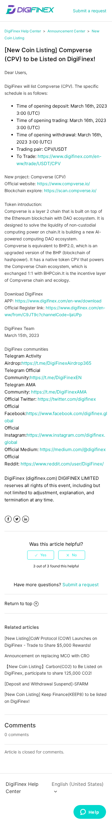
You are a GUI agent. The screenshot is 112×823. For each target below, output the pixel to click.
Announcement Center (66, 31)
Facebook (8, 519)
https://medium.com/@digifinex (73, 449)
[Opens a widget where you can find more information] (89, 812)
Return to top (18, 603)
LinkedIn (25, 519)
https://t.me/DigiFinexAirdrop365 (56, 363)
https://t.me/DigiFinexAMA (59, 392)
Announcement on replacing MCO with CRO (47, 655)
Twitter (17, 519)
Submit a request (89, 10)
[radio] (40, 555)
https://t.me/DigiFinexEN (56, 377)
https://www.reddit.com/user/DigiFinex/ (62, 464)
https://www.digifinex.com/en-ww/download (58, 300)
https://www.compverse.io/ (63, 183)
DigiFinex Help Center (22, 31)
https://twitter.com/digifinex (67, 399)
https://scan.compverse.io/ (70, 190)
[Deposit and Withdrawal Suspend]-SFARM (46, 683)
